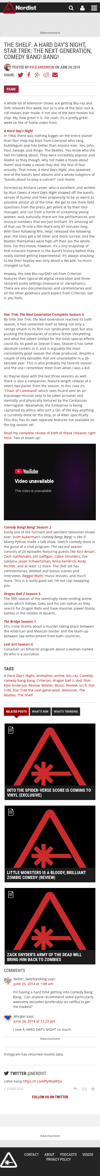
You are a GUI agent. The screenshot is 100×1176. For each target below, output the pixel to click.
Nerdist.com (8, 1160)
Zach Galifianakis (17, 556)
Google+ (37, 74)
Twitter (20, 74)
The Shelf (25, 695)
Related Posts (16, 711)
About (49, 1154)
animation (44, 675)
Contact (31, 1154)
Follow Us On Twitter (50, 1097)
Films (11, 89)
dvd (79, 680)
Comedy (86, 675)
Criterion (44, 680)
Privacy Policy (58, 1159)
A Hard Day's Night (19, 675)
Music (59, 685)
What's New (40, 711)
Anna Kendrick (64, 561)
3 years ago (14, 1089)
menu (94, 8)
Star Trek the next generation (36, 690)
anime (59, 675)
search (71, 8)
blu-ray (72, 675)
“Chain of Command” (21, 390)
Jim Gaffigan (43, 556)
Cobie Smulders (67, 556)
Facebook (29, 74)
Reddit (46, 74)
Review (71, 685)
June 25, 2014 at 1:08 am (33, 983)
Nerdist (19, 8)
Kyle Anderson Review (22, 685)
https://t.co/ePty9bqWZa (42, 1081)
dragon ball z (63, 680)
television (69, 690)
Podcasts (68, 1154)
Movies (47, 685)
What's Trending (66, 711)
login (82, 8)
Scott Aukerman (25, 537)
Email (54, 74)
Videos (87, 1154)
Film (86, 680)
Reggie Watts (32, 575)
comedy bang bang (19, 680)
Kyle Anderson (42, 67)
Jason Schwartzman (34, 561)
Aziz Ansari (86, 551)
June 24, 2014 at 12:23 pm (34, 1021)
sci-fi (83, 685)
